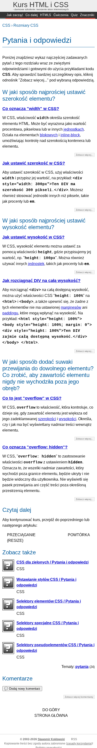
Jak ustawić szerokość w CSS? (33, 163)
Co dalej (31, 15)
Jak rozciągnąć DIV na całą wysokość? (41, 280)
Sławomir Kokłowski (51, 739)
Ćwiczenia (61, 15)
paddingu (10, 313)
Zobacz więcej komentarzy (79, 697)
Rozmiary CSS (25, 25)
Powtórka (79, 535)
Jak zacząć (15, 15)
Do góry (51, 710)
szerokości (47, 419)
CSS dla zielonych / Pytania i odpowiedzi (52, 562)
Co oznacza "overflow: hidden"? (35, 447)
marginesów (71, 307)
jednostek (36, 264)
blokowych (49, 135)
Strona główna (51, 716)
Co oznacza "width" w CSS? (30, 108)
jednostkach (74, 129)
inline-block (70, 135)
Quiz (74, 15)
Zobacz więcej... (84, 155)
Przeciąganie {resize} (21, 538)
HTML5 (45, 15)
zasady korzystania (79, 743)
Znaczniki (87, 15)
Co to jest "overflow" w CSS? (31, 398)
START (2, 15)
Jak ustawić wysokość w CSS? (33, 237)
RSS (74, 739)
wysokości (67, 419)
